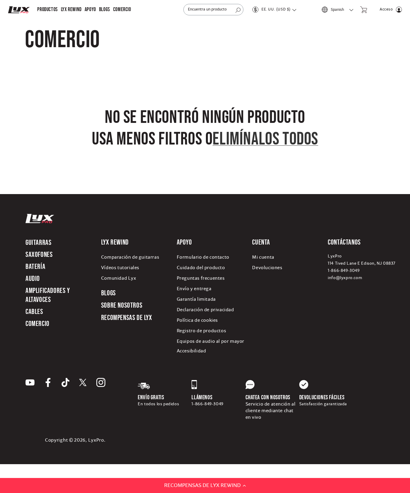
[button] (47, 9)
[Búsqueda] (238, 10)
